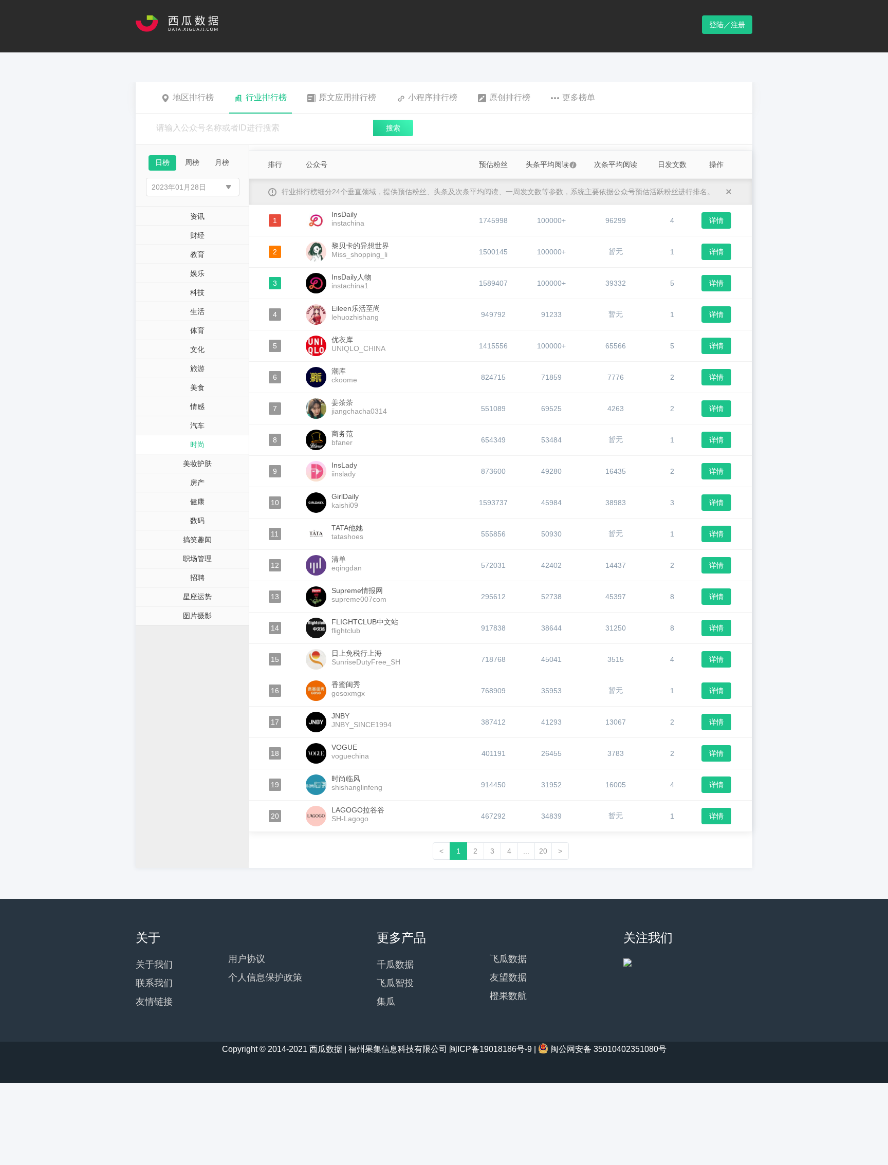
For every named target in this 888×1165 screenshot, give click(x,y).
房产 (197, 482)
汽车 (197, 425)
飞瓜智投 (395, 983)
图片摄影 (197, 616)
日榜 (162, 162)
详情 (716, 220)
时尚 (197, 444)
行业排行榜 (266, 97)
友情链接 (154, 1001)
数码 (197, 520)
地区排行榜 (193, 97)
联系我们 (154, 983)
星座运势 (197, 597)
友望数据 (508, 977)
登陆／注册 (727, 25)
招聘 (197, 578)
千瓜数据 (395, 964)
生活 (197, 311)
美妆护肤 (197, 463)
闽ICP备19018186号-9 (490, 1049)
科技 (197, 292)
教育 (197, 254)
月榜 (222, 162)
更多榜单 (578, 97)
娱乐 (197, 273)
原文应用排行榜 (347, 97)
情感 (197, 406)
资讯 (197, 216)
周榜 (192, 162)
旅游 (197, 368)
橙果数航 (508, 996)
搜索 (393, 128)
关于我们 (154, 964)
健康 (197, 501)
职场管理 (197, 558)
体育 (197, 330)
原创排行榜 (509, 97)
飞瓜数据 (508, 959)
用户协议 (246, 959)
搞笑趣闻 (197, 539)
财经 (197, 235)
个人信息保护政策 (265, 977)
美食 (197, 387)
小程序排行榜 (432, 97)
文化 (197, 349)
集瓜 (386, 1001)
